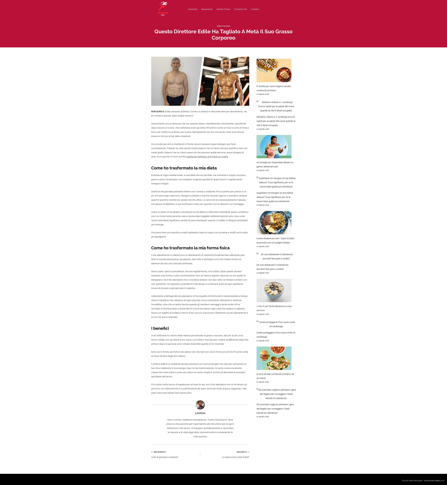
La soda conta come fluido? (235, 454)
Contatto (255, 9)
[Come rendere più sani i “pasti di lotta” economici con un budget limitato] (276, 222)
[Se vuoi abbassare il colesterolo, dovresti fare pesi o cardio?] (276, 256)
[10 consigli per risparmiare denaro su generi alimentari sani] (276, 146)
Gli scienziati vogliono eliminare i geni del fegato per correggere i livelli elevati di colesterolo (275, 408)
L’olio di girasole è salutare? (164, 454)
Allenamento (207, 9)
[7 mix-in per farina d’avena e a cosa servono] (276, 290)
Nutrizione (192, 9)
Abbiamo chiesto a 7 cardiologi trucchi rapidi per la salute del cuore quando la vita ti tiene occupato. (276, 121)
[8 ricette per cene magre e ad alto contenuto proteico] (276, 70)
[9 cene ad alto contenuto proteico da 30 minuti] (276, 358)
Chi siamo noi (240, 9)
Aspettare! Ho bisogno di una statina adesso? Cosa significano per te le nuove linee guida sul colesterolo (275, 197)
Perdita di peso (223, 9)
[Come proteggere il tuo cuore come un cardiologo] (276, 324)
